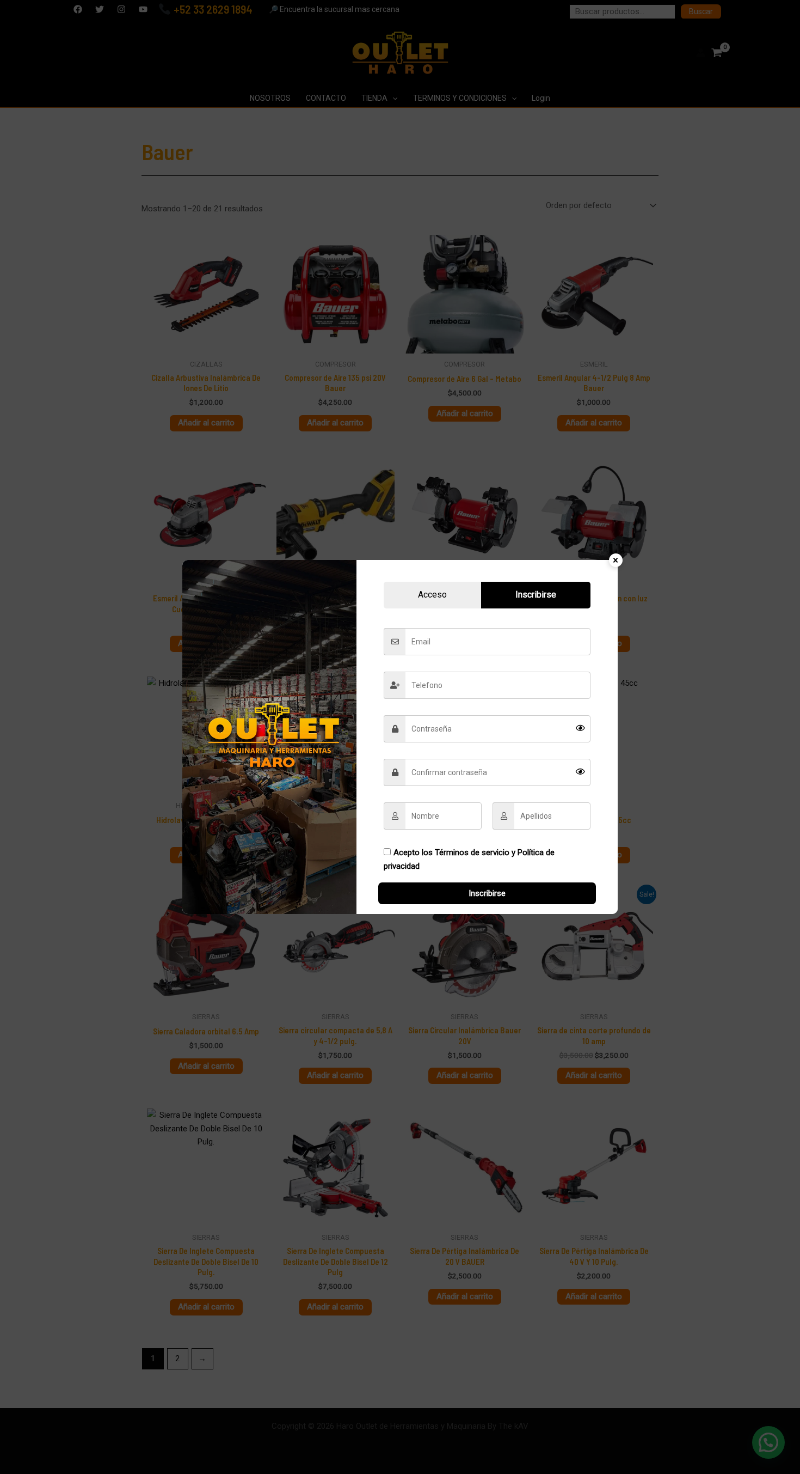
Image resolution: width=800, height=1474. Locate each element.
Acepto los (469, 859)
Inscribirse (487, 893)
